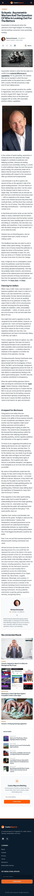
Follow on (21, 38)
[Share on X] (11, 45)
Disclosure (4, 862)
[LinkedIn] (3, 838)
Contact (3, 852)
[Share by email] (3, 45)
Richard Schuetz (11, 38)
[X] (17, 615)
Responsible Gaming (7, 865)
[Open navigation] (2, 2)
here (12, 280)
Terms (3, 859)
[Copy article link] (7, 45)
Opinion (4, 9)
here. (24, 280)
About (3, 849)
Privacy (3, 856)
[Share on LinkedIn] (15, 45)
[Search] (31, 2)
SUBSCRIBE (17, 801)
